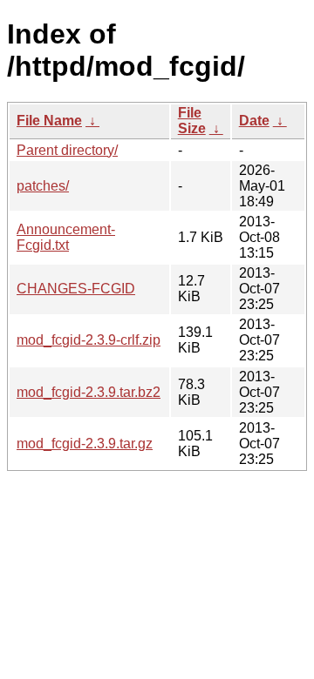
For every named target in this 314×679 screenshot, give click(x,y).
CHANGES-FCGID (76, 288)
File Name (49, 120)
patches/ (43, 185)
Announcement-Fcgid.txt (66, 237)
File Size (192, 120)
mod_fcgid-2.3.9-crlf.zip (88, 340)
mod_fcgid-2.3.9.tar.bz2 (88, 392)
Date (254, 120)
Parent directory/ (67, 150)
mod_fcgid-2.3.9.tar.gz (85, 443)
